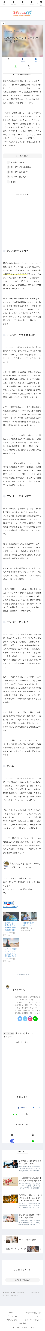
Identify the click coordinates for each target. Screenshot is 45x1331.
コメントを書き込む (22, 1280)
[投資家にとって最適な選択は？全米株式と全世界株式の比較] (11, 916)
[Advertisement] (22, 219)
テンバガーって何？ (18, 162)
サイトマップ (33, 1316)
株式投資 (21, 1033)
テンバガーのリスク (18, 177)
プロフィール (12, 1316)
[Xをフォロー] (25, 1018)
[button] (29, 66)
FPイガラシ (19, 990)
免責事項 (22, 1323)
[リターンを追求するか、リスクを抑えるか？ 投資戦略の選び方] (11, 942)
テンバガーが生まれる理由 (21, 167)
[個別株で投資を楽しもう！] (29, 916)
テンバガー (31, 1033)
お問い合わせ (12, 1320)
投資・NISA (10, 1033)
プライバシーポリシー (33, 1320)
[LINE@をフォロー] (35, 1018)
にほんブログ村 (9, 907)
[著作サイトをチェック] (20, 1018)
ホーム (11, 1313)
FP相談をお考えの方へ (33, 1313)
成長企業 (9, 1037)
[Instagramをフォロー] (30, 1018)
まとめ (13, 182)
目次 (21, 156)
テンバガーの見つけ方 (19, 172)
